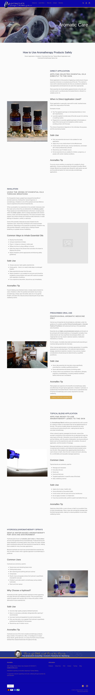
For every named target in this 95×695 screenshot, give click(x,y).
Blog (80, 666)
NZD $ (10, 686)
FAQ (64, 666)
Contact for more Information (61, 397)
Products (51, 666)
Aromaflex (86, 690)
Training (75, 666)
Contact (69, 666)
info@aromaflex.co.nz (12, 667)
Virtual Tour (58, 666)
